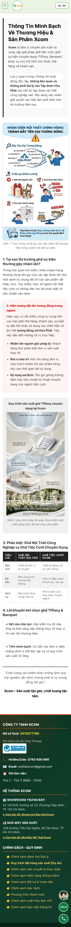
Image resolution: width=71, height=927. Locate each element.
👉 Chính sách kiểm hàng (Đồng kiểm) (33, 875)
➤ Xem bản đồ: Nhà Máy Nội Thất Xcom (27, 837)
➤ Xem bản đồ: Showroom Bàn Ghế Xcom (28, 814)
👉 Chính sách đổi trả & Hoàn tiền (30, 882)
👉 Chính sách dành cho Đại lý (28, 856)
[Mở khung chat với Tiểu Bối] (63, 895)
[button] (5, 6)
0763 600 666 (38, 759)
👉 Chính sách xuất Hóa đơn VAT (29, 900)
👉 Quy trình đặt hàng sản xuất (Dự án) (34, 863)
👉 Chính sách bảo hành (23, 888)
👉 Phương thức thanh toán (25, 894)
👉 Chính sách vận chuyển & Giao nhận (33, 869)
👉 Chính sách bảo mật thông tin (29, 907)
